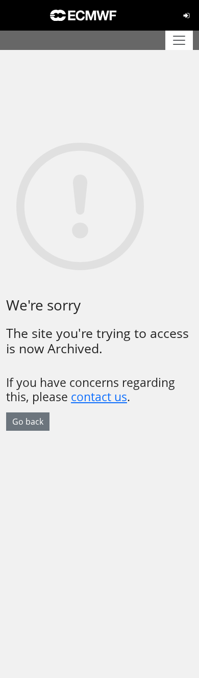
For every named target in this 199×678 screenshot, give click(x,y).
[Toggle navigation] (179, 40)
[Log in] (186, 15)
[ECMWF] (83, 15)
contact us (99, 396)
